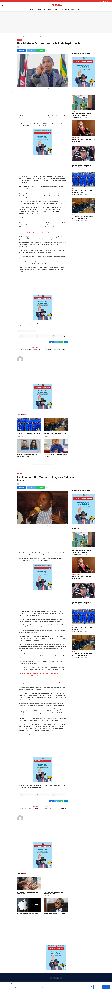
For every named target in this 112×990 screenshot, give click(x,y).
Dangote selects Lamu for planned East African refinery (54, 914)
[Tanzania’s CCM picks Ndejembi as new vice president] (56, 446)
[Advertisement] (56, 22)
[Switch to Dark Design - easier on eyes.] (107, 1)
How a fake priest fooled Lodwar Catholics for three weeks (81, 114)
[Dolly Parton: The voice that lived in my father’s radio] (83, 128)
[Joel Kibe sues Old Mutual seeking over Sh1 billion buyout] (42, 507)
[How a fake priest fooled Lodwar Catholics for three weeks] (83, 102)
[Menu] (3, 5)
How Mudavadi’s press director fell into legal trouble (55, 808)
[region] (56, 986)
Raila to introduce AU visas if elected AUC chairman (55, 349)
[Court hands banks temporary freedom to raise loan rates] (29, 883)
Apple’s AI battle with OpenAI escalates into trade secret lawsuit (28, 914)
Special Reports (75, 600)
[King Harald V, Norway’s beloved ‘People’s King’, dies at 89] (83, 153)
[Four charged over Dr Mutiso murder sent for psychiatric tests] (56, 424)
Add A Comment (42, 921)
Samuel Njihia (28, 357)
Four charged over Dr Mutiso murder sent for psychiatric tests (56, 433)
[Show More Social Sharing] (46, 50)
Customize (88, 987)
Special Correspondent (78, 143)
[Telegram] (12, 104)
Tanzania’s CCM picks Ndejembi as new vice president (55, 455)
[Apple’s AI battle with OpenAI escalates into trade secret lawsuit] (29, 905)
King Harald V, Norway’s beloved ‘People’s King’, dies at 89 (81, 166)
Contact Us (78, 9)
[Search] (109, 1)
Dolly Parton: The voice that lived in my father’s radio (83, 140)
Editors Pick (74, 111)
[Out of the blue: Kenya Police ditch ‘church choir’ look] (29, 424)
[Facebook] (12, 95)
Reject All (97, 987)
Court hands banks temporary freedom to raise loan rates (28, 892)
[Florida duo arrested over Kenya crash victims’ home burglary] (29, 446)
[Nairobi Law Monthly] (56, 5)
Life (62, 9)
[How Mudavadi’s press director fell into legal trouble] (42, 70)
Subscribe (106, 5)
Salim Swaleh (33, 330)
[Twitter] (12, 98)
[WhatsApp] (12, 101)
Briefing (31, 9)
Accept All (106, 987)
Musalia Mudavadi (25, 330)
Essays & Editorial (47, 9)
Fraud (19, 330)
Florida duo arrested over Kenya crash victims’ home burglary (27, 455)
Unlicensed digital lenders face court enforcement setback (53, 892)
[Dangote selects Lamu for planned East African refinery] (56, 905)
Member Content (69, 9)
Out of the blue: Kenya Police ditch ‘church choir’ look (28, 433)
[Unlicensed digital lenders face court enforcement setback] (56, 883)
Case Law (57, 9)
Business (39, 9)
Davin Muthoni (76, 194)
